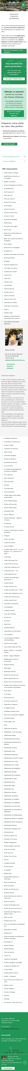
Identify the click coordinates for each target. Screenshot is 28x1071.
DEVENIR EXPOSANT (9, 144)
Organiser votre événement (14, 1052)
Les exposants (14, 18)
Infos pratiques (8, 1068)
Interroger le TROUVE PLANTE (14, 78)
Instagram (10, 368)
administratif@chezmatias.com (15, 360)
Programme (14, 16)
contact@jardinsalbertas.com (10, 1028)
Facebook (10, 366)
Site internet (11, 364)
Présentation (14, 14)
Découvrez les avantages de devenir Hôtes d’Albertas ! (14, 113)
